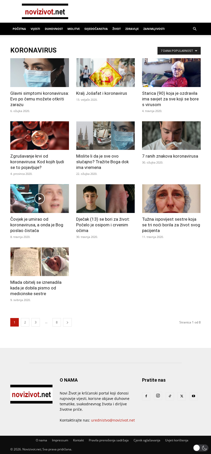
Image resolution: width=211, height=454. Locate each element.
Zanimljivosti (154, 29)
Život (116, 29)
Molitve (73, 29)
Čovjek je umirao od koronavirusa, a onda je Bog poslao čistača (36, 225)
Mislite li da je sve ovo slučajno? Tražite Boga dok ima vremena (102, 161)
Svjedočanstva (96, 29)
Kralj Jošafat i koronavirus (101, 93)
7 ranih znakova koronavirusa (170, 156)
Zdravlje (132, 29)
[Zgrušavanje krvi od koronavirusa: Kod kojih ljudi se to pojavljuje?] (39, 135)
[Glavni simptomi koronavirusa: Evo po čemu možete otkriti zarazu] (39, 72)
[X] (182, 396)
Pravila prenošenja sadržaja (109, 440)
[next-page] (67, 322)
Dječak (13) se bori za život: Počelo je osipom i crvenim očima (103, 225)
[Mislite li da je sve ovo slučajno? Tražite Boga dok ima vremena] (105, 135)
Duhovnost (54, 29)
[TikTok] (170, 396)
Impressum (60, 440)
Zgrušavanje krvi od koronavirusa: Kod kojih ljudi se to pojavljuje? (37, 161)
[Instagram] (158, 396)
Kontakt (78, 440)
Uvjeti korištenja (176, 440)
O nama (41, 440)
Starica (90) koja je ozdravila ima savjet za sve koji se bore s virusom (170, 99)
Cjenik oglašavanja (147, 440)
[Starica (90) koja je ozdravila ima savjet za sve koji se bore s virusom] (171, 72)
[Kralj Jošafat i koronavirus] (105, 72)
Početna (19, 29)
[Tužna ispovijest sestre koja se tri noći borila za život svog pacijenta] (171, 198)
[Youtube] (193, 396)
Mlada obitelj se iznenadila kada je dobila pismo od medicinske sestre (35, 288)
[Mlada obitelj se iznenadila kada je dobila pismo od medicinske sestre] (39, 261)
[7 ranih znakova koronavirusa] (171, 135)
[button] (194, 29)
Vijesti (35, 29)
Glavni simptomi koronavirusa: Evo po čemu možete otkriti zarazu (39, 99)
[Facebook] (146, 396)
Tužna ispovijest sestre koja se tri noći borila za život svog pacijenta (171, 225)
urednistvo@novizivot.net (113, 420)
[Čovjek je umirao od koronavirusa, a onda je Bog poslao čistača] (39, 198)
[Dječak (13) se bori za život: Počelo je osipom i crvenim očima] (105, 198)
